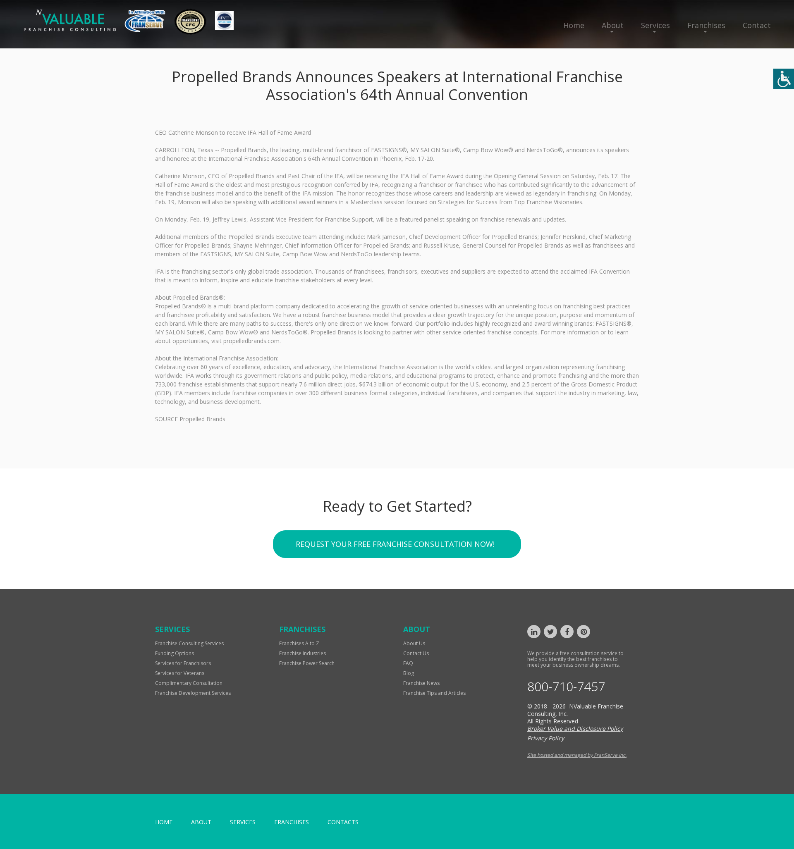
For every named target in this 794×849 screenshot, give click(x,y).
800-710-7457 (566, 686)
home (163, 822)
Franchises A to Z (299, 643)
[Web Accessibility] (783, 79)
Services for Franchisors (183, 663)
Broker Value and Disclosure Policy (575, 728)
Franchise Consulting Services (189, 643)
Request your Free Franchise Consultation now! (395, 544)
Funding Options (174, 653)
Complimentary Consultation (188, 683)
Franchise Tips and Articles (434, 692)
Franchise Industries (302, 653)
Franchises (706, 25)
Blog (408, 673)
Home (573, 25)
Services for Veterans (179, 673)
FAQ (408, 663)
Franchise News (421, 683)
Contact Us (416, 653)
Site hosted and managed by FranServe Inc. (577, 754)
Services (655, 25)
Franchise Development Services (193, 692)
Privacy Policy (545, 738)
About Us (414, 643)
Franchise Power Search (307, 663)
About (613, 25)
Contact (757, 25)
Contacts (343, 822)
